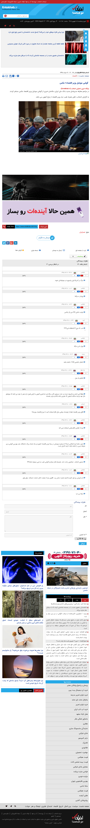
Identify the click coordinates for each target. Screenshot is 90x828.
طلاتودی (85, 747)
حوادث (27, 806)
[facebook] (8, 243)
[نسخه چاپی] (3, 76)
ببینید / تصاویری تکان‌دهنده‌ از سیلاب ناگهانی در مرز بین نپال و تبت (66, 615)
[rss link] (15, 806)
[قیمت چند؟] (86, 37)
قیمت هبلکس (83, 757)
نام (86, 506)
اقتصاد (74, 76)
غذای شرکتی (83, 733)
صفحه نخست (84, 76)
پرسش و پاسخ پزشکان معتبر (77, 685)
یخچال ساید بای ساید (80, 699)
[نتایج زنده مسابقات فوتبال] (86, 49)
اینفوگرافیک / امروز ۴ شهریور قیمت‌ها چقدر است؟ (71, 641)
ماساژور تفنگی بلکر (81, 719)
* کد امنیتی (83, 534)
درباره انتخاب (58, 813)
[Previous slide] (54, 563)
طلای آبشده (83, 795)
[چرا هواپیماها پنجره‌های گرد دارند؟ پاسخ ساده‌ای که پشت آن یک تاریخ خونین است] (22, 666)
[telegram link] (11, 806)
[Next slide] (48, 563)
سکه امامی (84, 786)
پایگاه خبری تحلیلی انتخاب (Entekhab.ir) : (74, 88)
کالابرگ (85, 743)
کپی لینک (43, 226)
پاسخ (24, 275)
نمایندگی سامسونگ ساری (78, 728)
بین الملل (67, 806)
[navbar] (88, 21)
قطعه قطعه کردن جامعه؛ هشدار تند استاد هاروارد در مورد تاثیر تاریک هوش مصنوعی (36, 44)
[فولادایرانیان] (45, 163)
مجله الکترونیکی (15, 813)
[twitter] (4, 243)
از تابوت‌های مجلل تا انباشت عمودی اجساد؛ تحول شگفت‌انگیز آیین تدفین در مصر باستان (22, 621)
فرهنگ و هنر (35, 806)
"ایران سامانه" (48, 823)
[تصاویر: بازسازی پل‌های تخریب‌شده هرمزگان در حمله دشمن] (67, 576)
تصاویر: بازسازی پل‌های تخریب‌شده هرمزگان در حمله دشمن (67, 589)
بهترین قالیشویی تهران (79, 781)
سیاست (75, 806)
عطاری (85, 723)
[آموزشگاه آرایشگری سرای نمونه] (45, 211)
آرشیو (52, 816)
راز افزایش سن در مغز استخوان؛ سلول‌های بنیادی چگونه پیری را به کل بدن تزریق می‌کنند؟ (22, 587)
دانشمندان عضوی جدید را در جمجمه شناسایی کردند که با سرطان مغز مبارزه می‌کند (36, 55)
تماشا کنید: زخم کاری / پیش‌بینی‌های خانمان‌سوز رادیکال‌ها (69, 604)
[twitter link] (6, 806)
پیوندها (34, 2)
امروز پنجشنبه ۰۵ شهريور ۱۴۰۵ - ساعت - (72, 21)
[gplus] (11, 243)
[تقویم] (86, 45)
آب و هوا (28, 2)
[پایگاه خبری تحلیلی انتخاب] (78, 11)
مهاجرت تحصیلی (82, 752)
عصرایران (82, 232)
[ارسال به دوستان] (7, 76)
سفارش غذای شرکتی (80, 766)
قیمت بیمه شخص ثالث (79, 762)
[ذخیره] (10, 76)
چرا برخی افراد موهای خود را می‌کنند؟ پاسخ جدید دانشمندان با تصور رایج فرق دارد (36, 32)
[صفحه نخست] (86, 33)
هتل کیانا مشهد (82, 714)
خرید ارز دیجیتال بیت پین (78, 690)
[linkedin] (15, 243)
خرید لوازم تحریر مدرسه (79, 695)
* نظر (85, 517)
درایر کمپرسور (83, 738)
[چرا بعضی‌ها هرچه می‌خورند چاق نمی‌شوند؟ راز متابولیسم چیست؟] (22, 636)
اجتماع (49, 806)
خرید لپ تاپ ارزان (81, 709)
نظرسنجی (4, 2)
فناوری (43, 806)
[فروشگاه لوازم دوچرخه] (45, 187)
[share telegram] (9, 25)
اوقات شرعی (21, 2)
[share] (5, 25)
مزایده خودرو (83, 776)
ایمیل (85, 511)
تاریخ (61, 806)
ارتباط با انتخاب (41, 2)
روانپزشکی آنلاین (82, 800)
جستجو (58, 816)
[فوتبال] (86, 41)
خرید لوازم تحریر (82, 704)
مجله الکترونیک (12, 2)
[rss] (14, 25)
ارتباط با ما (49, 813)
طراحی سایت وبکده (81, 771)
